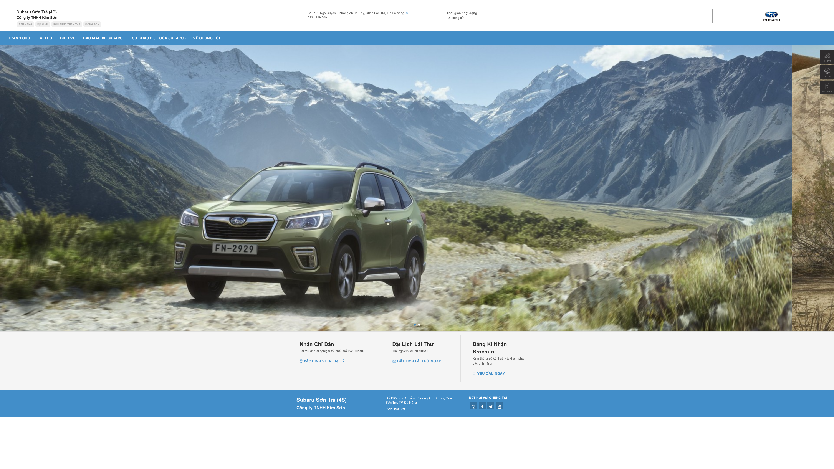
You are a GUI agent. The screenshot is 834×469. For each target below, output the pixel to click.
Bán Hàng (25, 24)
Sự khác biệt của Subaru (158, 38)
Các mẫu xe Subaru (103, 38)
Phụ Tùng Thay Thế (66, 24)
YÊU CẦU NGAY (490, 373)
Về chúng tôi (206, 38)
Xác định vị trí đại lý (324, 361)
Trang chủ (18, 38)
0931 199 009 (317, 17)
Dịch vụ (68, 38)
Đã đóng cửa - (457, 17)
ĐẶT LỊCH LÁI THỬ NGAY (419, 361)
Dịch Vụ (42, 24)
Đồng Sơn (92, 24)
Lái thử (45, 38)
